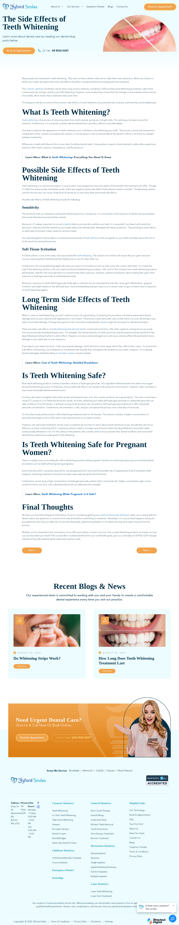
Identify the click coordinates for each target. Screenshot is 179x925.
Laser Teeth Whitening (101, 891)
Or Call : (55, 51)
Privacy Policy (135, 856)
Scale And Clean (98, 820)
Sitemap (109, 922)
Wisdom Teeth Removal (102, 825)
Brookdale (74, 771)
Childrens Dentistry (63, 850)
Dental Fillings (97, 815)
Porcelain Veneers (60, 829)
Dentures (95, 858)
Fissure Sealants (59, 863)
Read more (22, 666)
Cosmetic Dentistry (63, 803)
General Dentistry (101, 803)
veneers (103, 322)
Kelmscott (88, 771)
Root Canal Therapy (100, 811)
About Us (55, 7)
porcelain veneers (66, 353)
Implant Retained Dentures (103, 867)
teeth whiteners (92, 238)
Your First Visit (136, 824)
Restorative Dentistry (103, 845)
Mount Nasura (125, 771)
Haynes (111, 771)
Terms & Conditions (138, 852)
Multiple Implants (99, 876)
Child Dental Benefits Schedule (66, 858)
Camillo (100, 771)
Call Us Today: (73, 738)
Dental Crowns (59, 834)
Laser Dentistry (100, 883)
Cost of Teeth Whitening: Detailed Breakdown (69, 363)
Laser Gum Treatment (101, 896)
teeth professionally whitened (114, 515)
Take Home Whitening (62, 820)
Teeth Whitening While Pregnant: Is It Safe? (68, 494)
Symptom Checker (95, 7)
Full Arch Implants (99, 872)
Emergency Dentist (63, 870)
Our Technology (137, 810)
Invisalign (57, 877)
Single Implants (98, 863)
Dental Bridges (59, 838)
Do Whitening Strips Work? (37, 658)
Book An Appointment (160, 7)
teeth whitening (84, 256)
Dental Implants (98, 853)
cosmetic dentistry (35, 89)
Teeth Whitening (62, 157)
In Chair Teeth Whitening (64, 815)
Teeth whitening (29, 120)
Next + (146, 550)
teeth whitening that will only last (67, 329)
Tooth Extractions (99, 829)
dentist (68, 224)
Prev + (32, 550)
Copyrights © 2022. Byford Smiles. (30, 922)
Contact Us (122, 7)
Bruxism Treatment (100, 838)
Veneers (56, 825)
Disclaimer (96, 922)
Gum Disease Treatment (102, 834)
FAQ (131, 820)
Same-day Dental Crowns (64, 843)
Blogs (110, 7)
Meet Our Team (136, 833)
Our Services (73, 7)
